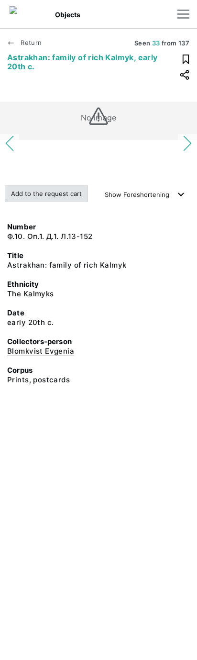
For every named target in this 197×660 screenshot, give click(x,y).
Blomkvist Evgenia (40, 351)
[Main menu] (183, 14)
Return (30, 42)
